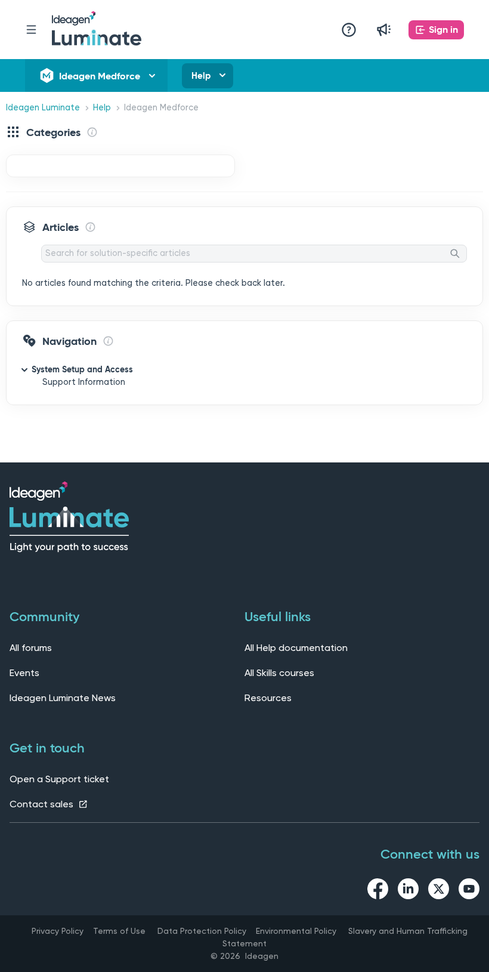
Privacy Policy (57, 931)
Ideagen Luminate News (63, 697)
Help (201, 75)
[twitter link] (438, 890)
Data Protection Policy (201, 931)
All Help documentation (296, 647)
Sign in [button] (443, 29)
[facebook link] (377, 890)
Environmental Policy (296, 931)
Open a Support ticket (59, 779)
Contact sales (43, 804)
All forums (31, 647)
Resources (268, 697)
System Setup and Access (82, 369)
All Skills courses (279, 672)
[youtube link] (469, 890)
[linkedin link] (408, 890)
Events (24, 672)
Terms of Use (119, 931)
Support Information (83, 382)
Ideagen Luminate (43, 108)
